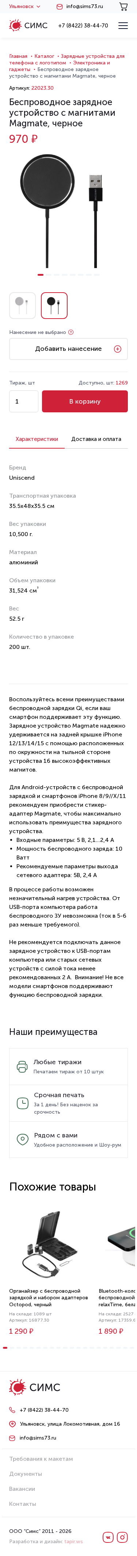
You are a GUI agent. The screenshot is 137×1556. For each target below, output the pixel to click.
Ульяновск (21, 7)
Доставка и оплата (96, 439)
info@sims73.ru (84, 7)
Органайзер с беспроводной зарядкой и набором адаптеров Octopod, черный (48, 1297)
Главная (18, 56)
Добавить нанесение (68, 349)
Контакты (22, 1503)
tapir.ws (73, 1541)
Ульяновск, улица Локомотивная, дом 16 (70, 1424)
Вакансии (22, 1488)
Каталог (44, 56)
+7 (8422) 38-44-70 (83, 25)
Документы (25, 1473)
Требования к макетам (41, 1458)
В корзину (85, 401)
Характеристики (37, 439)
